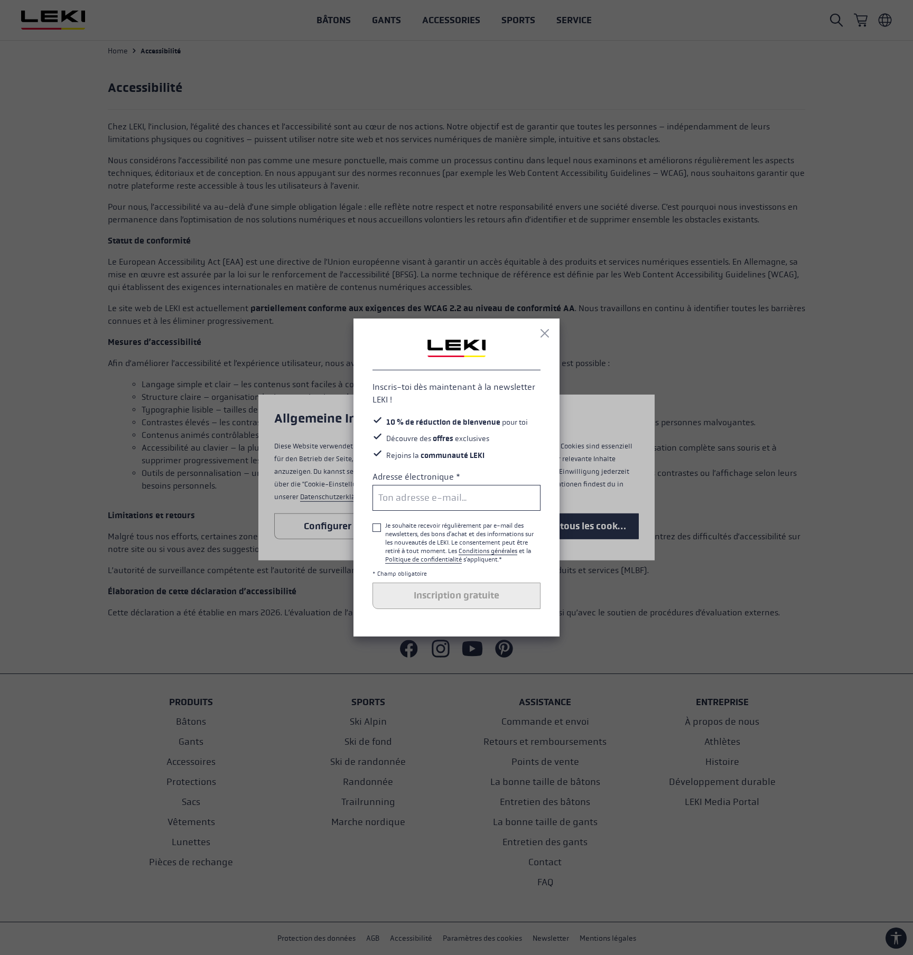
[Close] (544, 333)
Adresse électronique (416, 477)
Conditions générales (488, 551)
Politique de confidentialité (423, 559)
